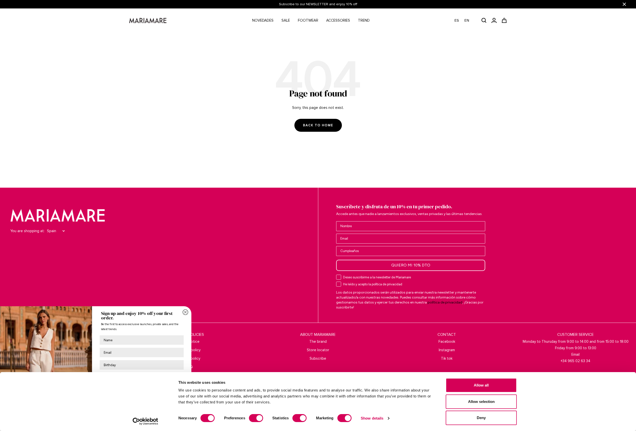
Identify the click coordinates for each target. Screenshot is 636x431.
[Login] (494, 20)
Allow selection (481, 401)
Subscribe (318, 358)
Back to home (318, 125)
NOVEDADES (263, 20)
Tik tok (446, 358)
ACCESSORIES (338, 20)
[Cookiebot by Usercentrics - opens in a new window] (145, 421)
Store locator (318, 350)
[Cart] (504, 20)
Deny (481, 418)
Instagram (447, 350)
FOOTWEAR (308, 20)
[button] (464, 20)
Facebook (446, 341)
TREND (364, 20)
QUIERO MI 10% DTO (410, 265)
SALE (285, 20)
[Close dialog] (197, 312)
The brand (318, 341)
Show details (372, 418)
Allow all (481, 385)
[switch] (256, 418)
